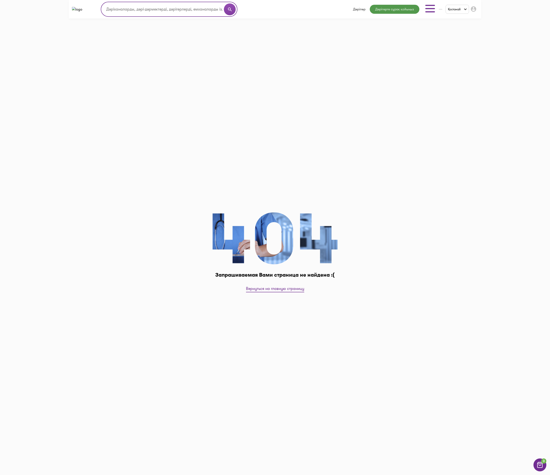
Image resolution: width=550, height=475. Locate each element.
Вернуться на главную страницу (275, 288)
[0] (539, 470)
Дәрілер (359, 9)
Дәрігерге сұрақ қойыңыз (394, 9)
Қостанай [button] (454, 9)
